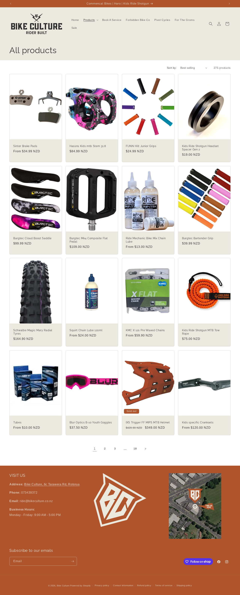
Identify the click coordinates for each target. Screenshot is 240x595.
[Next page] (145, 449)
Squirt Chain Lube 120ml (86, 330)
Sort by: (172, 67)
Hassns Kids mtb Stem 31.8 (88, 145)
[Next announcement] (229, 3)
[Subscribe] (72, 561)
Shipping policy (184, 585)
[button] (90, 20)
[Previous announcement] (11, 3)
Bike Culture (63, 585)
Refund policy (144, 585)
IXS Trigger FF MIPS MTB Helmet (148, 422)
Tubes (17, 422)
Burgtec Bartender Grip (197, 238)
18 (135, 448)
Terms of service (163, 585)
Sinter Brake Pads (25, 145)
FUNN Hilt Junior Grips (141, 145)
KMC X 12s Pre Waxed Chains (145, 330)
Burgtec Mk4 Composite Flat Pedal (89, 240)
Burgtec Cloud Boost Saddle (32, 238)
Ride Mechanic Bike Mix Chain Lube (146, 240)
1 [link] (95, 448)
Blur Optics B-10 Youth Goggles (91, 422)
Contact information (123, 585)
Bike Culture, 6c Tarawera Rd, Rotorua (52, 484)
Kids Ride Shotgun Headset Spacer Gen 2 (200, 147)
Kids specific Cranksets (197, 422)
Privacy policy (102, 585)
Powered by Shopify (80, 585)
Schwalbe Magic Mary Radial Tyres (32, 332)
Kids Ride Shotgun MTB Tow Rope (201, 332)
